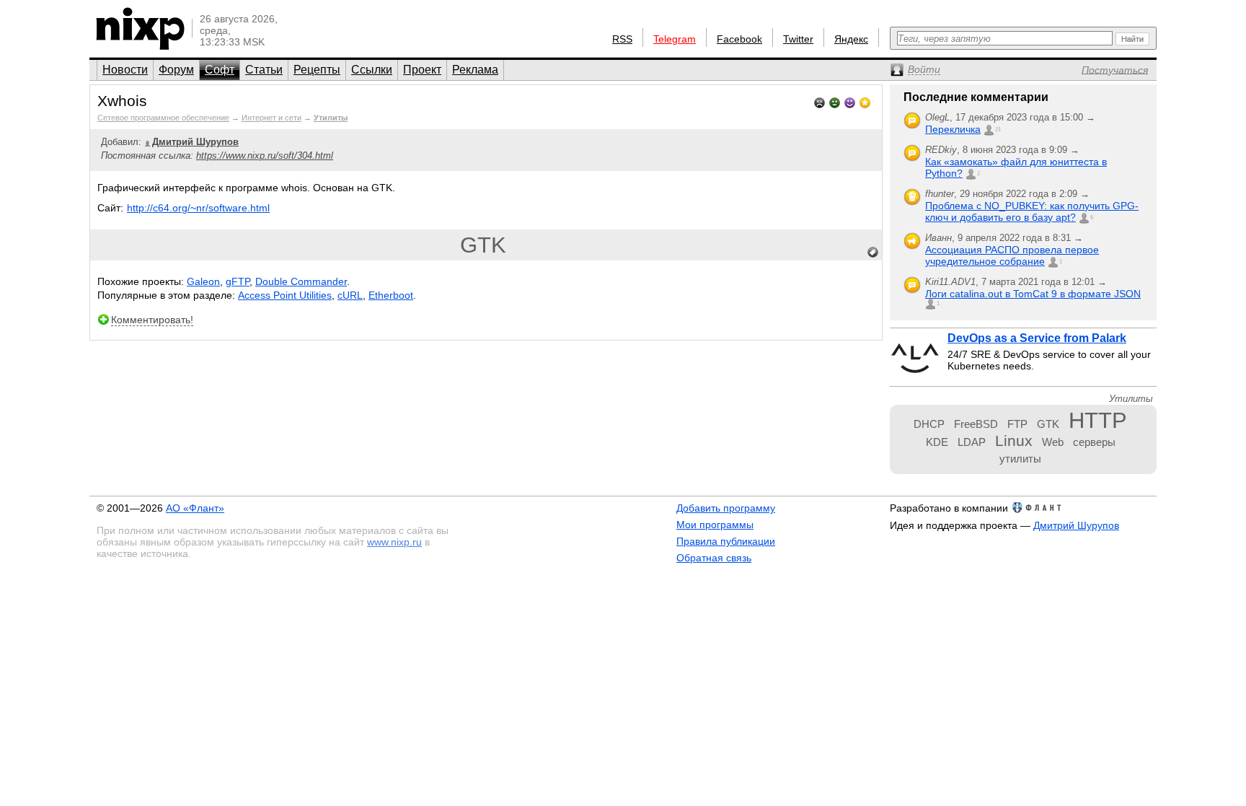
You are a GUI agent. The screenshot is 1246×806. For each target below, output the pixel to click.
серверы (1094, 442)
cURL (350, 295)
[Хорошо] (849, 101)
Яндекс (851, 39)
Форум (176, 69)
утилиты (1020, 458)
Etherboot (390, 295)
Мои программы (715, 524)
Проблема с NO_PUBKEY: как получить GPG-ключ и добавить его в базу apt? (1032, 211)
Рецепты (316, 69)
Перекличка (953, 129)
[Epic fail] (819, 101)
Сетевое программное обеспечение (163, 117)
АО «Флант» (195, 508)
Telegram (674, 39)
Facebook (739, 39)
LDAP (972, 442)
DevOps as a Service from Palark (1036, 338)
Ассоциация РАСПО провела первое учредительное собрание (1012, 255)
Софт (219, 69)
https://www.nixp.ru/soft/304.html (264, 155)
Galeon (203, 281)
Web (1053, 442)
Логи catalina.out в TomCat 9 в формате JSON (1033, 293)
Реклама (475, 69)
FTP (1017, 424)
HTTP (1098, 420)
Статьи (264, 69)
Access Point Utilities (285, 295)
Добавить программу (725, 508)
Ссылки (371, 69)
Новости (125, 69)
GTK (483, 245)
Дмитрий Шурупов (1076, 525)
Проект (422, 69)
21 (998, 129)
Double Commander (301, 281)
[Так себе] (834, 101)
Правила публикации (725, 541)
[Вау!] (865, 101)
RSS (622, 39)
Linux (1014, 440)
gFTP (237, 281)
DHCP (929, 424)
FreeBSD (976, 424)
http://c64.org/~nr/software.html (198, 208)
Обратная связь (713, 558)
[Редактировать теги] (873, 252)
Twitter (798, 39)
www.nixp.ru (394, 542)
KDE (937, 442)
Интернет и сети (271, 117)
